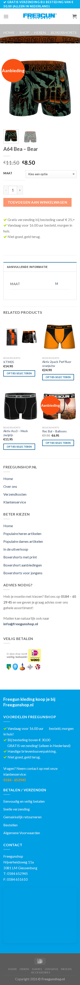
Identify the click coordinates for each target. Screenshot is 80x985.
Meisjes (66, 969)
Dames (37, 969)
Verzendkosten (14, 494)
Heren (40, 32)
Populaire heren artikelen (22, 533)
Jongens (51, 969)
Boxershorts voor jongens (22, 573)
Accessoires (40, 972)
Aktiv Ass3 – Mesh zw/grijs (15, 433)
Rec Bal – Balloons (54, 431)
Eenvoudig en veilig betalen (24, 801)
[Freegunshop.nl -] (40, 16)
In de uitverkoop (15, 549)
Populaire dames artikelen (23, 541)
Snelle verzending (16, 809)
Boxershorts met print (20, 557)
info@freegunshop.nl (20, 624)
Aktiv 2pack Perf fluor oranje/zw (56, 364)
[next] (70, 89)
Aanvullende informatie (27, 267)
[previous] (10, 89)
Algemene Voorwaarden (21, 833)
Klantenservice (14, 502)
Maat (7, 173)
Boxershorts (64, 32)
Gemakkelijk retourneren (22, 817)
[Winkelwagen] (74, 16)
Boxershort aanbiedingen (22, 565)
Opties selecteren (19, 373)
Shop (24, 32)
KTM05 (8, 362)
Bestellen (10, 825)
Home (9, 32)
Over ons (10, 486)
